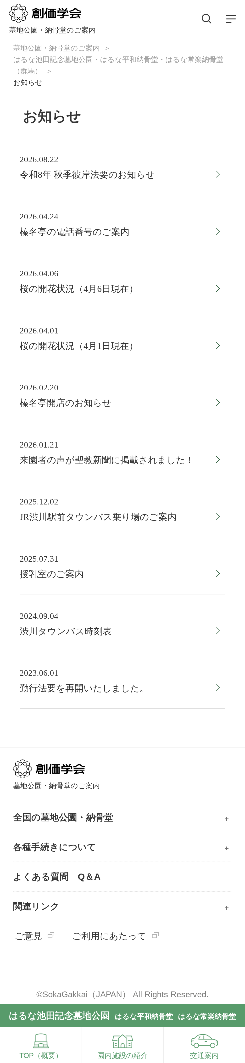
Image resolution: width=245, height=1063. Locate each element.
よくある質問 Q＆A (56, 876)
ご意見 (28, 936)
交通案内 (204, 1055)
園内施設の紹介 (122, 1055)
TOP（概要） (40, 1055)
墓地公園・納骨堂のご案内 (56, 48)
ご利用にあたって (109, 936)
